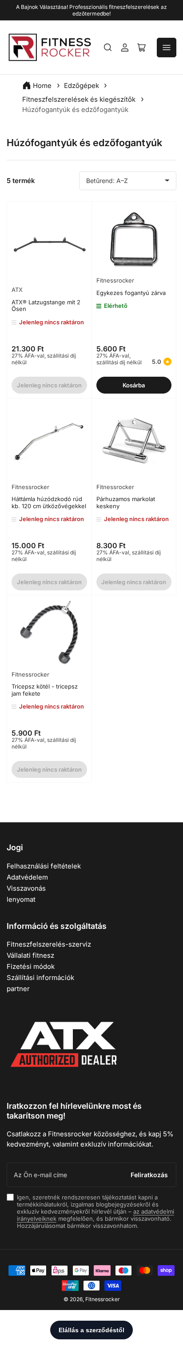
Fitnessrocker (115, 280)
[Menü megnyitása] (166, 47)
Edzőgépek (82, 85)
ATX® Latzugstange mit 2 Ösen (46, 306)
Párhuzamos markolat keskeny (125, 502)
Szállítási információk (40, 977)
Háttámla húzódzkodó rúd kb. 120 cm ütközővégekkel (49, 502)
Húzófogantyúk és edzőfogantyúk (75, 109)
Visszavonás (26, 888)
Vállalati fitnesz (30, 955)
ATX (17, 289)
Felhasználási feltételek (44, 866)
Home (42, 85)
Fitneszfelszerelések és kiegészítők (79, 99)
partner (18, 988)
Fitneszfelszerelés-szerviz (49, 944)
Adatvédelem (27, 877)
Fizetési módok (31, 966)
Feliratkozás (149, 1175)
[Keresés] (108, 47)
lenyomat (21, 899)
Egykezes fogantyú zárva (131, 292)
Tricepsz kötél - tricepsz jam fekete (45, 690)
